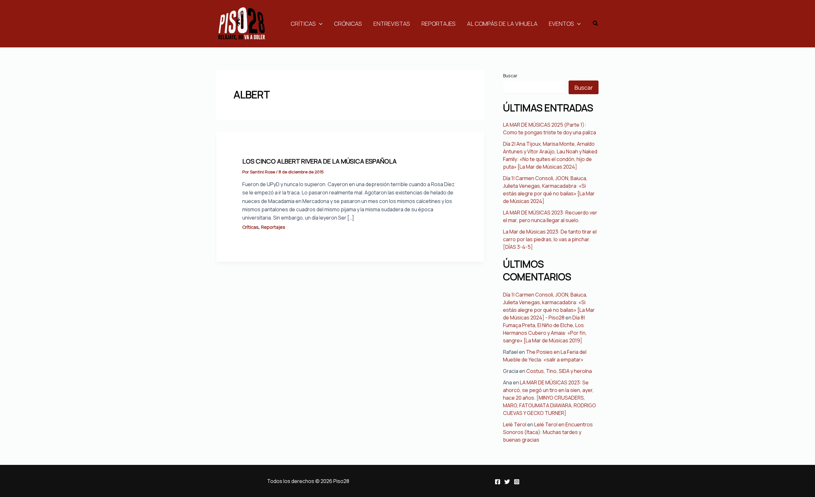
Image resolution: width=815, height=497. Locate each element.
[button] (596, 23)
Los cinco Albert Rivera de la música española (319, 161)
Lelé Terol (514, 424)
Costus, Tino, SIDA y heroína (559, 371)
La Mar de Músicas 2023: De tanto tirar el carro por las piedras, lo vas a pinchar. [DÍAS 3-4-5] (550, 239)
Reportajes (439, 23)
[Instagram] (517, 482)
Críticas (303, 23)
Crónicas (348, 23)
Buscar (510, 76)
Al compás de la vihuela (502, 23)
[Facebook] (497, 482)
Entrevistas (391, 23)
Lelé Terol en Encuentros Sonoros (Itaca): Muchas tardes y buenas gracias (548, 432)
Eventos (561, 23)
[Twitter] (507, 482)
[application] (319, 23)
